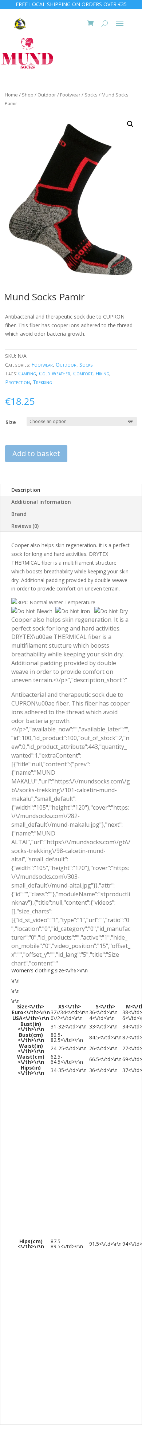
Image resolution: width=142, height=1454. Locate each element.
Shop (27, 94)
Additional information (41, 501)
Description (25, 489)
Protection (17, 382)
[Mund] (27, 52)
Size (10, 422)
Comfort (82, 373)
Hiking (102, 373)
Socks (91, 94)
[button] (130, 124)
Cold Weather (54, 373)
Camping (27, 373)
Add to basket (36, 453)
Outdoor (47, 94)
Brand (19, 513)
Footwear (70, 94)
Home (11, 94)
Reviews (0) (25, 525)
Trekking (42, 382)
